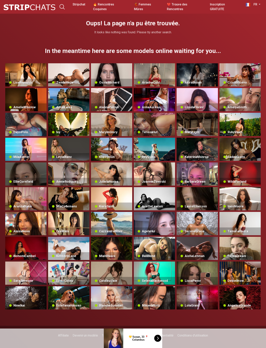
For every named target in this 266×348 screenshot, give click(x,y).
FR (254, 4)
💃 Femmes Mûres (142, 7)
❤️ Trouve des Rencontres (177, 7)
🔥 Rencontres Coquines (103, 7)
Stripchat (79, 4)
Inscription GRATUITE (217, 7)
